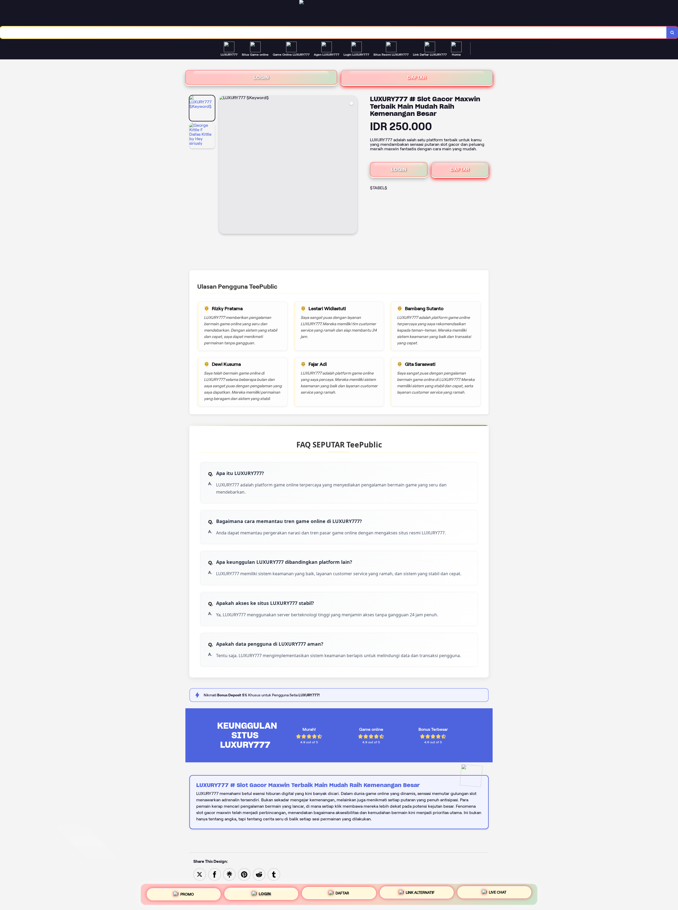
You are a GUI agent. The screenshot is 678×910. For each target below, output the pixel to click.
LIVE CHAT (497, 894)
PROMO (187, 892)
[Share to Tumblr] (273, 874)
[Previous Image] (223, 165)
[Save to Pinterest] (244, 874)
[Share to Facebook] (214, 874)
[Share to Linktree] (229, 874)
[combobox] (333, 32)
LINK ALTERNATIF (420, 893)
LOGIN (261, 77)
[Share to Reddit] (259, 874)
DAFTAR (416, 77)
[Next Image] (353, 165)
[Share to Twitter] (199, 874)
